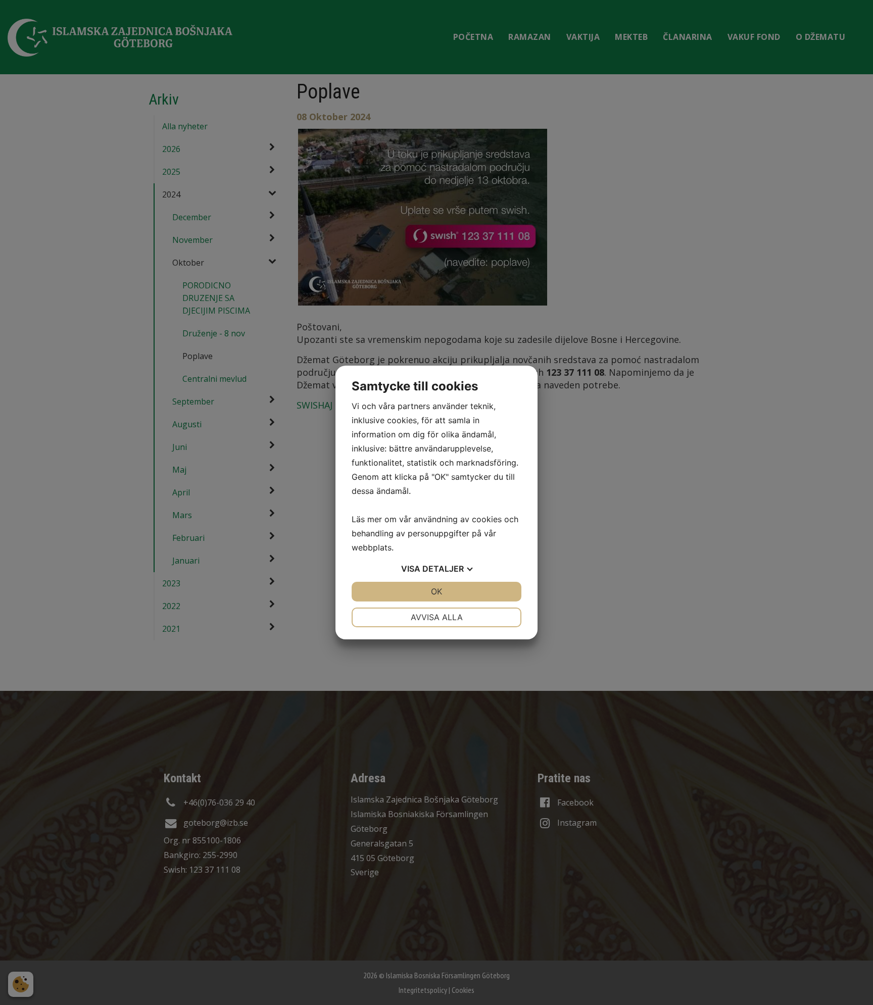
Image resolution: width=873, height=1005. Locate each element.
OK (436, 591)
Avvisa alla (437, 617)
